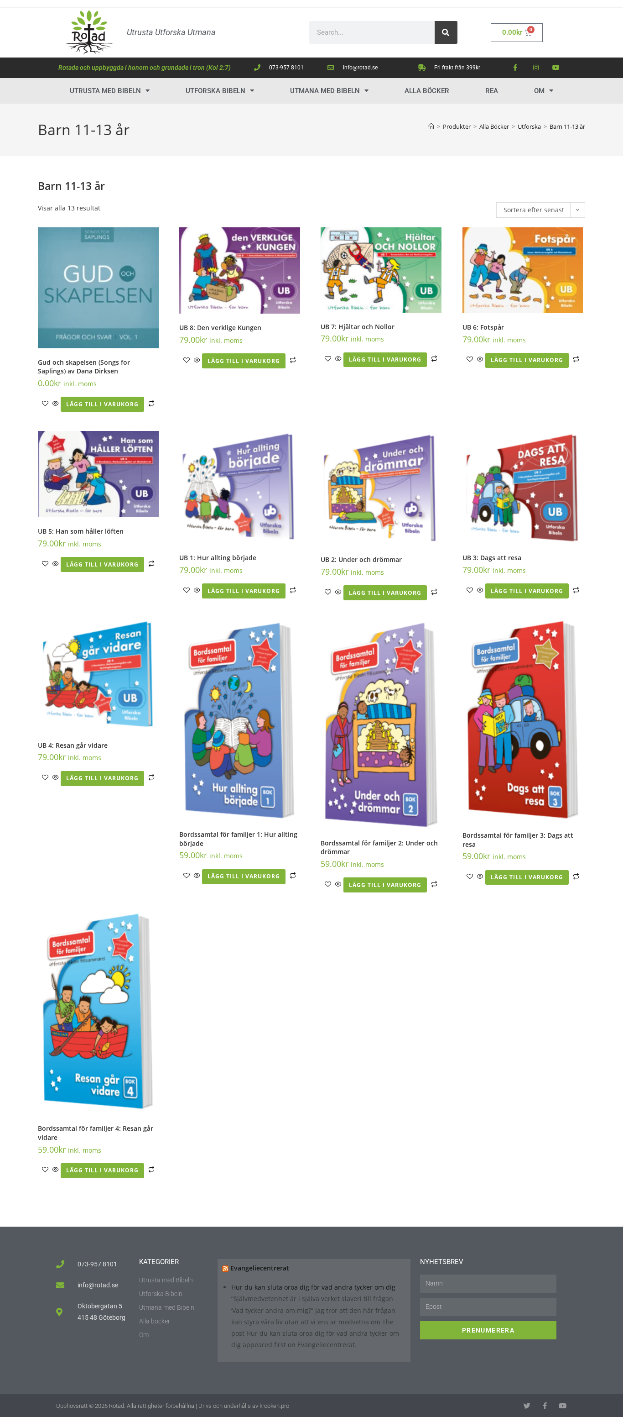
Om (539, 91)
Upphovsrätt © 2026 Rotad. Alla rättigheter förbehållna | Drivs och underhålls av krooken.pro (172, 1405)
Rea (491, 91)
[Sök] (446, 32)
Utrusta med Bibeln (105, 91)
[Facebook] (545, 1405)
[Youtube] (556, 68)
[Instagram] (535, 68)
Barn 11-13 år (567, 126)
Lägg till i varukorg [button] (102, 404)
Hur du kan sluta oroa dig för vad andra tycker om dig (313, 1287)
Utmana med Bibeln (325, 91)
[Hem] (431, 126)
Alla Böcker (427, 91)
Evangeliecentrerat (259, 1268)
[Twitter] (527, 1405)
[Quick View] (56, 403)
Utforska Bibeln (215, 91)
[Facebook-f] (515, 68)
